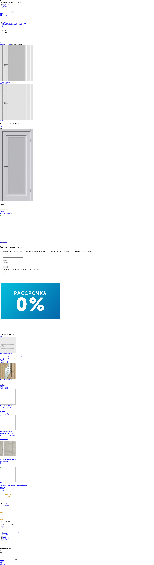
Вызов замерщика (3, 242)
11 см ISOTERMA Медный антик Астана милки (12, 407)
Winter (10, 44)
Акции (6, 509)
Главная (1, 44)
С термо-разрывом (10, 410)
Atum (3, 461)
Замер (6, 507)
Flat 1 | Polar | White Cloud (5, 82)
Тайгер (4, 487)
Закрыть (1, 545)
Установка (7, 505)
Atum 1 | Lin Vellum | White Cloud (8, 459)
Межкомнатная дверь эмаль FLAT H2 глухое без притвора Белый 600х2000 (20, 356)
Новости (6, 504)
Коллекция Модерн (7, 384)
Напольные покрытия (4, 435)
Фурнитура (7, 516)
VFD (7, 44)
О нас (6, 503)
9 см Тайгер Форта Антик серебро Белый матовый (13, 485)
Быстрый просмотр (4, 361)
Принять (2, 560)
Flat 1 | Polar (2, 120)
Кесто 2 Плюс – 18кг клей (6, 433)
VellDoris (2, 358)
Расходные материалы (19, 435)
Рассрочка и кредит (9, 508)
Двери (4, 44)
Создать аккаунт (3, 557)
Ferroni (4, 410)
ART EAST (11, 435)
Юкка (1, 384)
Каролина (2, 381)
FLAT (5, 358)
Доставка (7, 506)
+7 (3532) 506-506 (14, 277)
